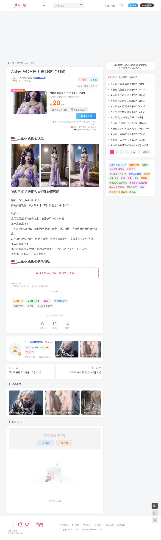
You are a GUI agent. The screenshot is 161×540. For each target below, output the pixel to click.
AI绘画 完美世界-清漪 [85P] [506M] (128, 111)
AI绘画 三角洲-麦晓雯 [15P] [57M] (127, 84)
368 (133, 152)
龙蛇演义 (131, 169)
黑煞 (142, 187)
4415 (36, 347)
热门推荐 (112, 77)
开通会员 (148, 5)
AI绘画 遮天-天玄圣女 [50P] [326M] (128, 95)
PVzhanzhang (26, 77)
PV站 (78, 529)
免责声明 (75, 524)
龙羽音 (147, 173)
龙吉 (136, 178)
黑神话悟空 (132, 187)
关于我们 (98, 524)
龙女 (130, 178)
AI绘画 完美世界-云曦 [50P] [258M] (128, 100)
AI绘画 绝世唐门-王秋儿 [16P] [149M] (129, 123)
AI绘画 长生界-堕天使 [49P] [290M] (128, 134)
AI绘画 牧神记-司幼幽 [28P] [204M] (128, 106)
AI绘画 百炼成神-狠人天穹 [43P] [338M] (130, 128)
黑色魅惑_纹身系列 (118, 182)
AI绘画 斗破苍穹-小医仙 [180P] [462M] (129, 145)
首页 (11, 63)
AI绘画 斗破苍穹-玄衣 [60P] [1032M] (128, 139)
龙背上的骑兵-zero (117, 173)
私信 (95, 79)
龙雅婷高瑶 (134, 164)
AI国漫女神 (22, 63)
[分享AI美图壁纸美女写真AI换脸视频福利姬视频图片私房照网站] (30, 524)
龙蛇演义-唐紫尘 (116, 169)
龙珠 (123, 178)
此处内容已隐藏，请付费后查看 (56, 273)
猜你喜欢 (133, 77)
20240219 (34, 300)
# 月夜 (30, 306)
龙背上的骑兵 (135, 173)
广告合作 (87, 524)
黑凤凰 (132, 191)
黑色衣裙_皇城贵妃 (138, 182)
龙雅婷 (145, 164)
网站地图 (110, 524)
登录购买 (87, 116)
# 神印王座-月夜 (45, 306)
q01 (48, 300)
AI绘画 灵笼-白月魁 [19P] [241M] (127, 117)
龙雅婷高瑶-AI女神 (117, 164)
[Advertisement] (83, 36)
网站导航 (121, 524)
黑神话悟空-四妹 (116, 187)
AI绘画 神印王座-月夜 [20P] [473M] (38, 71)
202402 (19, 300)
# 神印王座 (18, 306)
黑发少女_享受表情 (118, 191)
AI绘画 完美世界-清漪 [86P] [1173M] (128, 89)
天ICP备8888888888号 (92, 529)
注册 (113, 5)
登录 (106, 5)
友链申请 (64, 524)
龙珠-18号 (113, 178)
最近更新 (122, 77)
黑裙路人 (145, 178)
